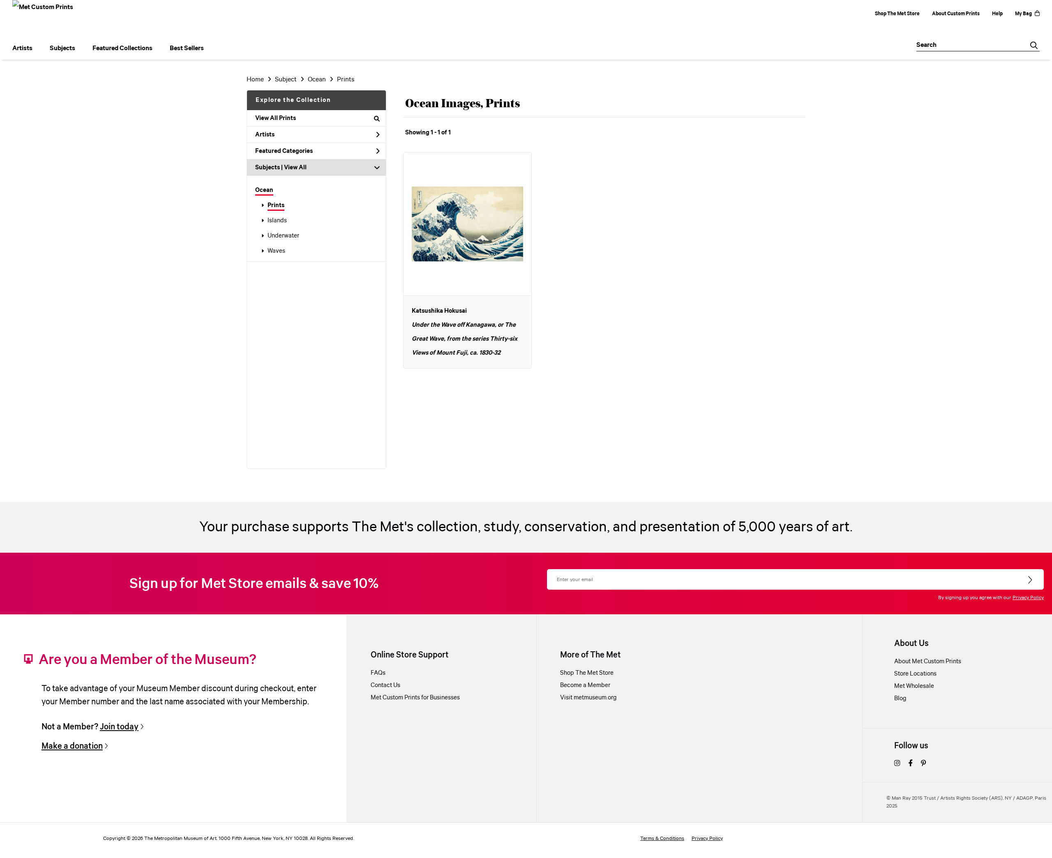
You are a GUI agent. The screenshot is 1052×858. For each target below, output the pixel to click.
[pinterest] (923, 764)
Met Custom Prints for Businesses (415, 698)
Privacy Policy (1028, 597)
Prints (276, 205)
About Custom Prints (956, 13)
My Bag (1023, 13)
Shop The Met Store (897, 13)
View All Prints (275, 118)
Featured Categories (284, 151)
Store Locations (915, 674)
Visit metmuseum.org (588, 698)
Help (997, 13)
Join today (119, 727)
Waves (276, 251)
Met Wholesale (914, 686)
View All (295, 168)
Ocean (264, 190)
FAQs (378, 673)
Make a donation (72, 746)
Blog (900, 698)
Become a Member (585, 685)
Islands (277, 221)
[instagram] (897, 764)
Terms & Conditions (662, 838)
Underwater (283, 236)
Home (255, 79)
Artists (265, 135)
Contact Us (385, 685)
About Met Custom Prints (927, 661)
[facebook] (911, 764)
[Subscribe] (1031, 580)
